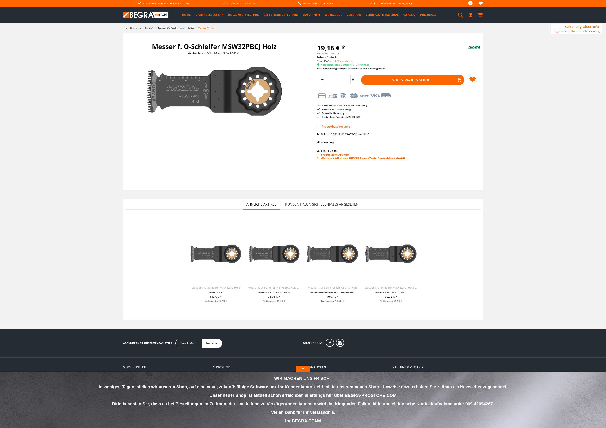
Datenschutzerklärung (585, 31)
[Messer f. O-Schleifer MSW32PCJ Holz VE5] (390, 253)
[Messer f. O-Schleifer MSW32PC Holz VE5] (274, 253)
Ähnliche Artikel (261, 204)
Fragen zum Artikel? (334, 155)
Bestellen (212, 343)
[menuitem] (468, 3)
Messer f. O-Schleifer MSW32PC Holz (215, 287)
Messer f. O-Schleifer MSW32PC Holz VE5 (274, 287)
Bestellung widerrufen (582, 27)
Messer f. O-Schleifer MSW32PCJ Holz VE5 (390, 287)
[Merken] (473, 79)
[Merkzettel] (481, 4)
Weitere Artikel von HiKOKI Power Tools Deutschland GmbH (362, 158)
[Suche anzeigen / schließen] (460, 14)
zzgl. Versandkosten (343, 60)
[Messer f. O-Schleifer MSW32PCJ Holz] (332, 253)
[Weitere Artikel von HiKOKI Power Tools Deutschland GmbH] (469, 51)
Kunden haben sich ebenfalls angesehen (322, 204)
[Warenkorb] (480, 14)
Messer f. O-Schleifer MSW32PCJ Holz (332, 287)
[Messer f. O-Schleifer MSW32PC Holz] (215, 253)
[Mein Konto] (471, 14)
